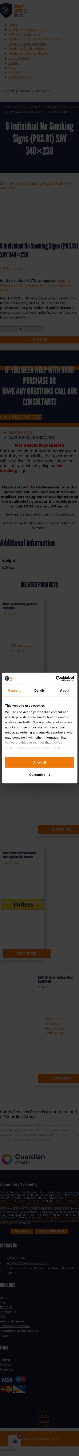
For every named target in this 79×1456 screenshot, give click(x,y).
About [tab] (64, 690)
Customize (37, 774)
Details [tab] (39, 690)
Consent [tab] (14, 690)
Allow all (39, 762)
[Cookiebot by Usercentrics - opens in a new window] (56, 678)
